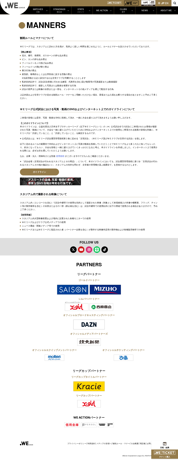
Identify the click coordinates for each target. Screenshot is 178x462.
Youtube (81, 249)
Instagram (89, 249)
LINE (97, 249)
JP (162, 3)
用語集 (143, 443)
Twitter (73, 249)
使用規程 (60, 156)
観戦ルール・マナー (121, 443)
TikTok (104, 249)
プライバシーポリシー (76, 443)
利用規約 (91, 443)
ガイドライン (39, 172)
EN (166, 3)
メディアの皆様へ (104, 443)
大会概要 (135, 443)
